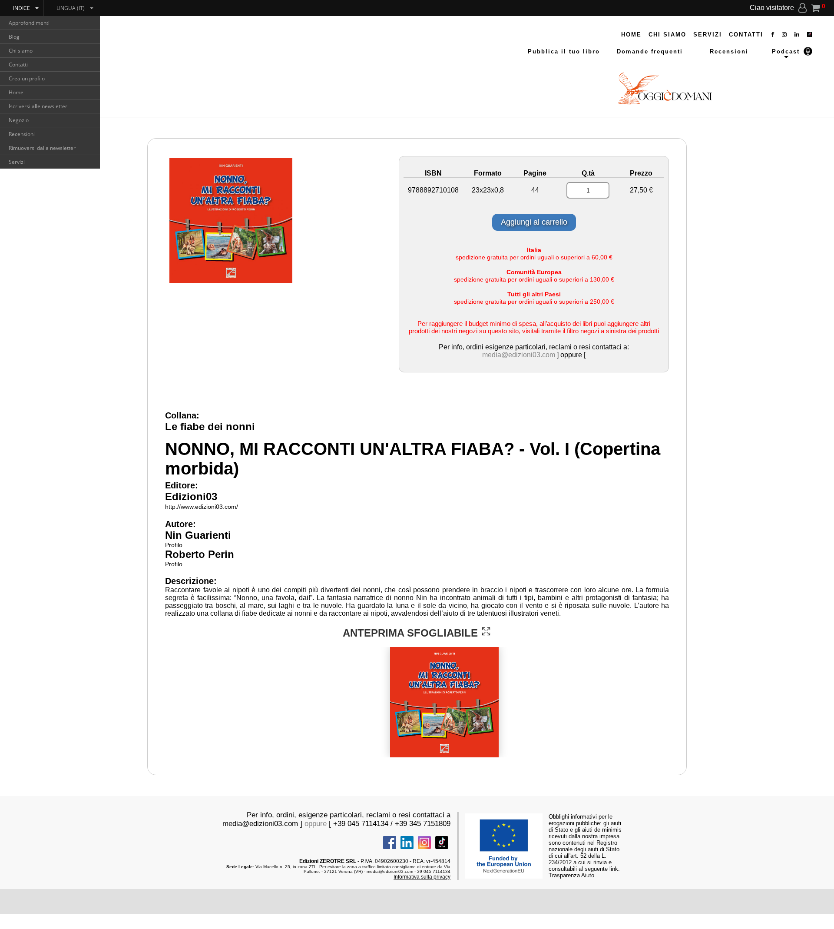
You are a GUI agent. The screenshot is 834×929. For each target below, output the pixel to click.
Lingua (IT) (70, 8)
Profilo (173, 544)
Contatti (18, 64)
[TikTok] (809, 34)
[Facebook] (773, 34)
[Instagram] (785, 34)
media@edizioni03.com (518, 354)
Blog (14, 36)
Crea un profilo (27, 78)
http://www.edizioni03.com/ (201, 506)
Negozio (19, 120)
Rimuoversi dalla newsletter (42, 148)
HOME (631, 34)
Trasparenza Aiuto (571, 875)
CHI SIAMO (667, 34)
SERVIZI (707, 34)
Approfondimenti (29, 23)
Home (16, 92)
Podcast (786, 51)
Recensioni (22, 134)
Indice (21, 8)
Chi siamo (21, 50)
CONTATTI (746, 34)
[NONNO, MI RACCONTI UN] (486, 631)
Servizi (17, 162)
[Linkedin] (797, 34)
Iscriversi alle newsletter (38, 106)
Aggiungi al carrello (534, 222)
